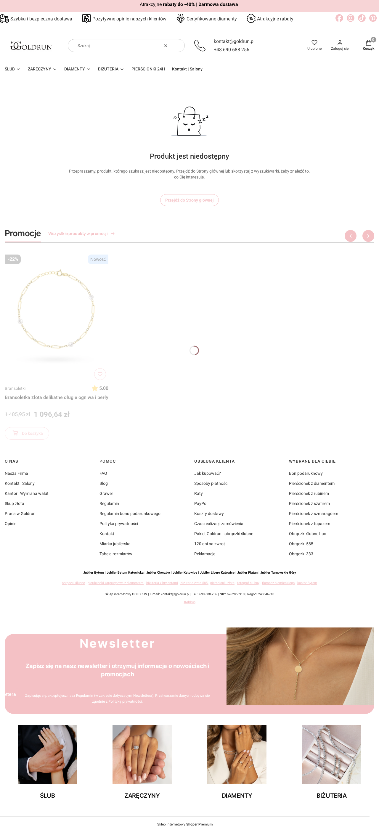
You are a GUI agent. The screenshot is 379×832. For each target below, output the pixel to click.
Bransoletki (15, 388)
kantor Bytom (307, 583)
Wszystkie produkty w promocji (78, 233)
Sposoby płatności (211, 483)
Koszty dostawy (209, 513)
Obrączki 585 (301, 543)
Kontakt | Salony (20, 483)
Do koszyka (32, 433)
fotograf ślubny (248, 583)
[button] (178, 46)
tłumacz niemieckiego (278, 583)
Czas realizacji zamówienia (218, 523)
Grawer (106, 493)
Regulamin (109, 503)
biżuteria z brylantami (162, 583)
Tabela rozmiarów (115, 553)
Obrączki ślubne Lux (307, 533)
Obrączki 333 (301, 553)
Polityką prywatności (125, 701)
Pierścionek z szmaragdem (313, 513)
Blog (103, 483)
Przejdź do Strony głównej (189, 200)
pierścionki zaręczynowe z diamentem (116, 583)
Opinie (10, 523)
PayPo (200, 503)
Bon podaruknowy (306, 473)
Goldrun (189, 602)
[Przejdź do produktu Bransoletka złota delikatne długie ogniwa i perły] (56, 317)
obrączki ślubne (73, 583)
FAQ (103, 473)
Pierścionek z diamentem (312, 483)
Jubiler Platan (247, 572)
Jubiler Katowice (185, 572)
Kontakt (106, 533)
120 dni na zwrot (209, 543)
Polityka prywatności (118, 523)
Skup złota (14, 503)
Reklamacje (204, 553)
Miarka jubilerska (115, 543)
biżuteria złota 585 (194, 583)
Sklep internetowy (185, 824)
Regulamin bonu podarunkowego (129, 513)
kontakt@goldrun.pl (234, 41)
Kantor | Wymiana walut (27, 493)
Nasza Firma (16, 473)
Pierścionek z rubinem (309, 493)
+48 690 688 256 (231, 49)
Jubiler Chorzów (158, 572)
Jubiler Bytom (93, 572)
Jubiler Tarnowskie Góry (278, 572)
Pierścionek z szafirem (309, 503)
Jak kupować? (207, 473)
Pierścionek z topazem (309, 523)
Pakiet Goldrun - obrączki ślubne (223, 533)
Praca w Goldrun (20, 513)
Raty (198, 493)
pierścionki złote (222, 583)
